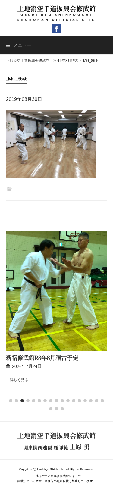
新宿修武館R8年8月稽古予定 (42, 357)
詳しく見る (19, 380)
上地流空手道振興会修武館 (56, 9)
